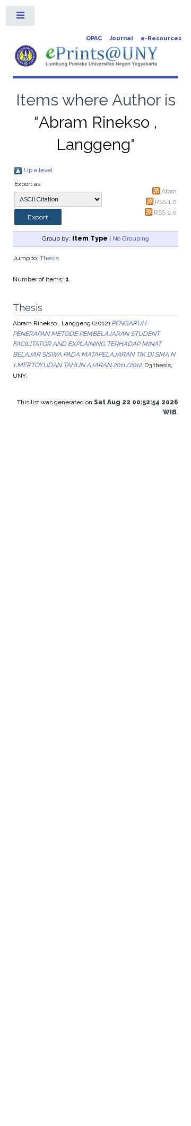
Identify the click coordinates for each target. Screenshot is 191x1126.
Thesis (49, 258)
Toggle (20, 18)
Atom (169, 191)
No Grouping (130, 238)
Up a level (38, 170)
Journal (121, 38)
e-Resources (161, 38)
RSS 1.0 (166, 202)
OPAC (94, 38)
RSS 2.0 (165, 212)
